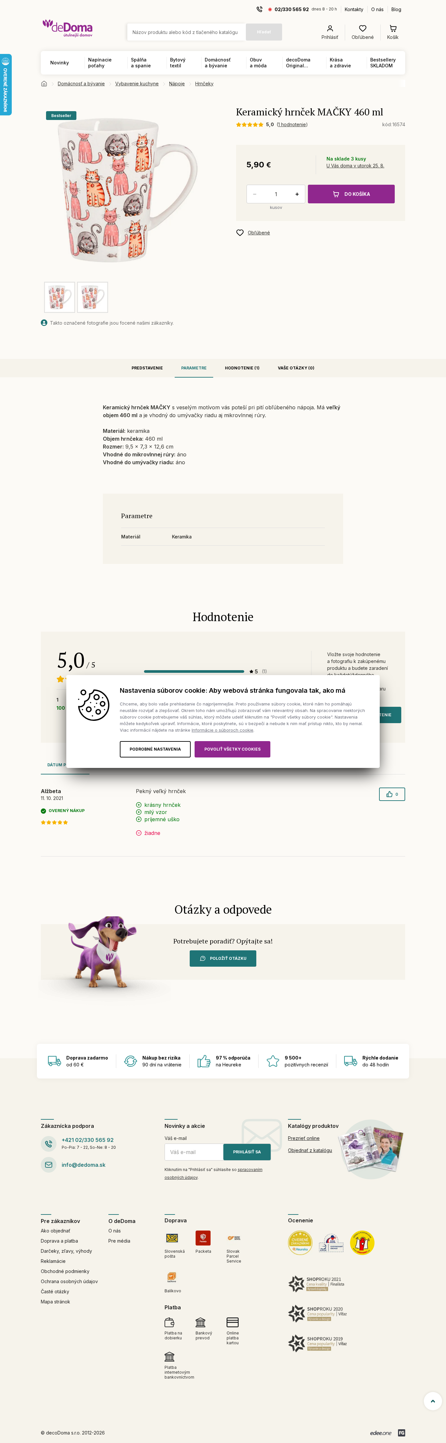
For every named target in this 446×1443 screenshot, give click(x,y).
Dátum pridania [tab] (65, 764)
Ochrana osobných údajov (69, 1281)
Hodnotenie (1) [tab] (242, 367)
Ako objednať (55, 1230)
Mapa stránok (55, 1301)
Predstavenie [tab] (147, 367)
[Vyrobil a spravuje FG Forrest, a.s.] (401, 1432)
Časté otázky (55, 1291)
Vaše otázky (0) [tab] (296, 367)
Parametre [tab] (194, 367)
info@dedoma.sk (83, 1165)
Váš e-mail (176, 1138)
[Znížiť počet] (253, 194)
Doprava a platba (59, 1241)
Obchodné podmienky (65, 1271)
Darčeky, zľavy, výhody (66, 1251)
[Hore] (433, 1401)
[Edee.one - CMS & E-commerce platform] (380, 1432)
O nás (377, 9)
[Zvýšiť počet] (298, 194)
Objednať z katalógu (310, 1150)
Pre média (119, 1241)
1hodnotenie (292, 124)
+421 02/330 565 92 (88, 1140)
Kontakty (354, 9)
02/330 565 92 (292, 9)
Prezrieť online (304, 1138)
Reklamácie (53, 1261)
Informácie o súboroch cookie (222, 730)
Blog (396, 9)
